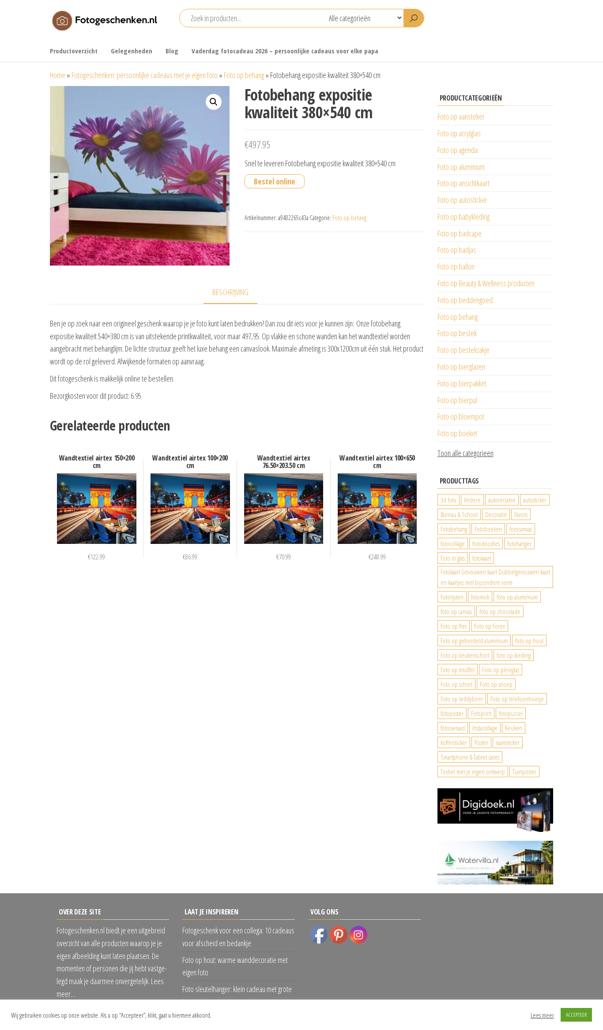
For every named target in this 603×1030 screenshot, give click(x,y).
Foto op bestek (457, 333)
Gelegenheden (131, 50)
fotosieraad (453, 727)
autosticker (534, 499)
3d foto (448, 499)
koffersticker (454, 742)
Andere (472, 499)
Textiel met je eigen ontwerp (473, 771)
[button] (214, 102)
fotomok (480, 596)
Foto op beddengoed (465, 300)
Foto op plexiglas (500, 669)
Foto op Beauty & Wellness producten (486, 283)
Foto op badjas (456, 249)
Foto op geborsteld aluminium (474, 640)
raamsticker (508, 742)
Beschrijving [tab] (230, 292)
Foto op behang (244, 75)
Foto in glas (453, 558)
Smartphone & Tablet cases (470, 757)
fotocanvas (520, 528)
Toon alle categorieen (465, 453)
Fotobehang (454, 528)
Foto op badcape (459, 233)
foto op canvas (456, 611)
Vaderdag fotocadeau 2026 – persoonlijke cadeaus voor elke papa (285, 50)
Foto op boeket (457, 433)
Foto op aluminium (461, 166)
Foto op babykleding (463, 216)
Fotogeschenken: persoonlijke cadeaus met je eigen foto (145, 75)
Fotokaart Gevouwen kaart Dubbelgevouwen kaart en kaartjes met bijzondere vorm (495, 577)
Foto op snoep (496, 684)
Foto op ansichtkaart (463, 183)
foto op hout (529, 640)
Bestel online (274, 181)
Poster (481, 742)
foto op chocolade (499, 611)
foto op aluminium (517, 596)
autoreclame (502, 499)
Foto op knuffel (458, 669)
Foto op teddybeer (462, 698)
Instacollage (484, 727)
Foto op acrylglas (459, 133)
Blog (172, 50)
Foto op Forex (489, 626)
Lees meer (542, 1015)
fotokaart (481, 558)
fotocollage (453, 543)
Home (57, 75)
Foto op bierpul (457, 400)
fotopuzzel (511, 713)
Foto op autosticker (462, 200)
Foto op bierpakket (461, 383)
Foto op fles (454, 626)
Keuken (513, 727)
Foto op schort (456, 684)
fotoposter (452, 713)
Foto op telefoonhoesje (517, 698)
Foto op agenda (457, 150)
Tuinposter (524, 771)
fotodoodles (486, 543)
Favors (521, 514)
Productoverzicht (74, 50)
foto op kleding (514, 655)
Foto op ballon (456, 266)
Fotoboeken (488, 528)
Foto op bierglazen (461, 366)
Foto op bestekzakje (463, 350)
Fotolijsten (452, 596)
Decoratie (496, 514)
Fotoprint (481, 713)
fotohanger (519, 543)
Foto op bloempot (460, 416)
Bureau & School (459, 514)
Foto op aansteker (461, 116)
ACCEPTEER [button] (576, 1015)
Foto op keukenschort (465, 655)
